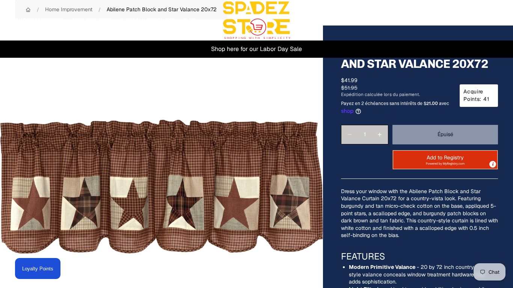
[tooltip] (492, 164)
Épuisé (445, 134)
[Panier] (489, 20)
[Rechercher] (457, 20)
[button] (445, 160)
